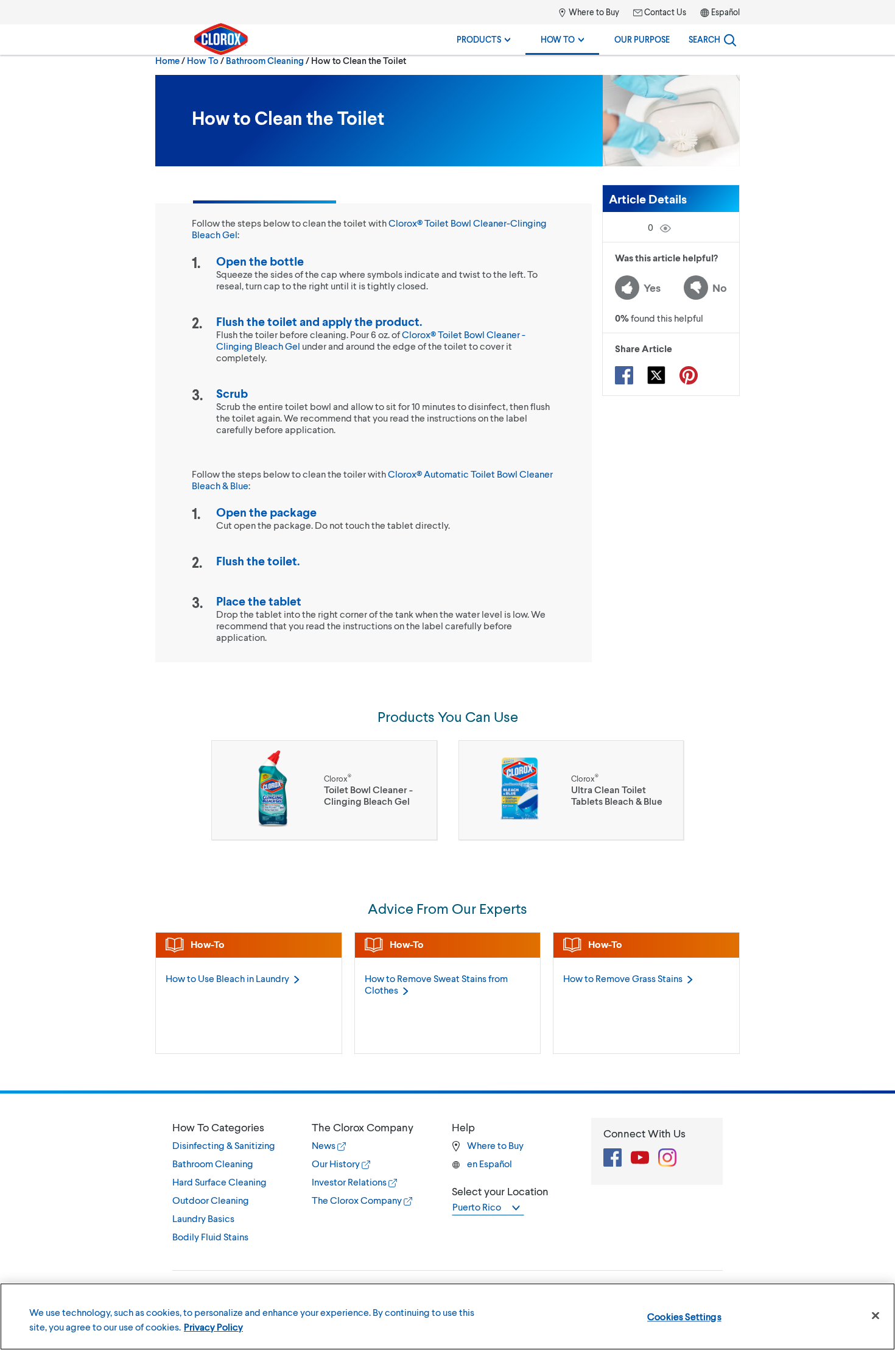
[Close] (875, 1315)
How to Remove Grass (623, 978)
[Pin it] (688, 375)
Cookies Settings (684, 1316)
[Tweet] (656, 375)
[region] (447, 1316)
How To (559, 39)
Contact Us (664, 12)
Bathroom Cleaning (265, 60)
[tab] (229, 1182)
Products (480, 39)
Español (725, 12)
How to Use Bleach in (227, 978)
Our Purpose (642, 39)
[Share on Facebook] (624, 375)
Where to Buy (593, 12)
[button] (229, 1127)
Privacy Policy (213, 1326)
